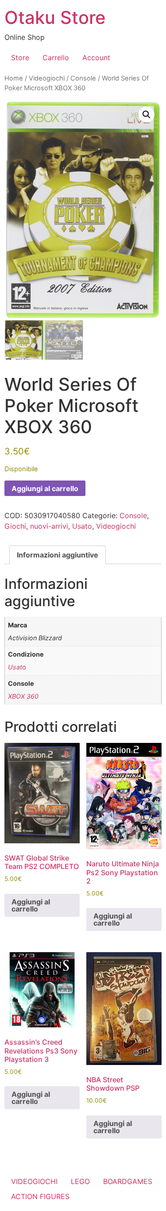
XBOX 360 (23, 696)
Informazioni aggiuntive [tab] (57, 554)
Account (96, 57)
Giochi (15, 526)
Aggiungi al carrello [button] (31, 905)
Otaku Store (55, 17)
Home (13, 78)
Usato (82, 526)
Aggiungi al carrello (45, 488)
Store (20, 57)
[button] (146, 115)
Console (83, 78)
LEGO (80, 1181)
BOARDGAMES (127, 1181)
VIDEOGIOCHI (34, 1181)
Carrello (55, 57)
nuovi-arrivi (49, 526)
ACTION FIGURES (40, 1196)
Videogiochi (47, 78)
